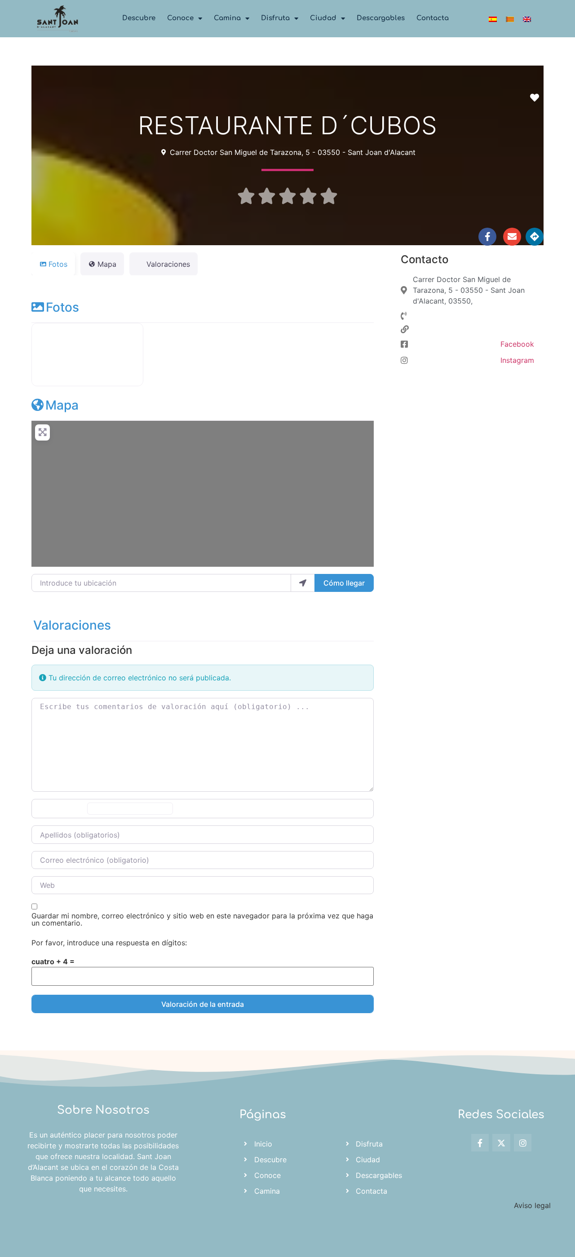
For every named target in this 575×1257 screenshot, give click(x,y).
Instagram (517, 360)
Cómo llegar (344, 582)
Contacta (432, 18)
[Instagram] (523, 1143)
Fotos (62, 307)
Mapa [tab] (106, 264)
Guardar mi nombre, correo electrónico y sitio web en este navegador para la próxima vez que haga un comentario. (202, 919)
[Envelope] (512, 237)
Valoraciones (72, 625)
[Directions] (535, 237)
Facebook (517, 344)
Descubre (138, 18)
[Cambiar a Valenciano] (509, 19)
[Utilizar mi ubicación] (303, 583)
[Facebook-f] (487, 237)
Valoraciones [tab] (168, 264)
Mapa (62, 405)
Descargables (381, 18)
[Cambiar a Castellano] (492, 19)
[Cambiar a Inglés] (526, 19)
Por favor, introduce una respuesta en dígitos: (109, 942)
